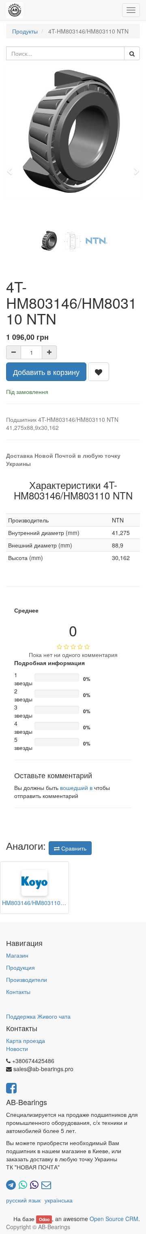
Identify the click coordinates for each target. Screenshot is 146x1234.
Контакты (18, 992)
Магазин (17, 955)
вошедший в (76, 787)
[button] (12, 167)
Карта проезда (25, 1040)
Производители (26, 979)
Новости (17, 1048)
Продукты (25, 31)
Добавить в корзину (46, 371)
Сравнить (73, 848)
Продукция (20, 967)
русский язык (23, 1200)
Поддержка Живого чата (38, 1016)
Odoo (44, 1219)
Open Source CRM (114, 1219)
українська (59, 1200)
